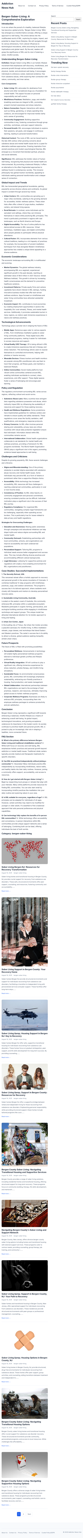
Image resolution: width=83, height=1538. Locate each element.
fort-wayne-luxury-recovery (60, 100)
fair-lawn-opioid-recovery (60, 67)
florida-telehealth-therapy (60, 91)
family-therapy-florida (58, 71)
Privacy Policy (44, 6)
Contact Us (32, 6)
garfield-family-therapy (59, 104)
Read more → (6, 891)
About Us (21, 6)
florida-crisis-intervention (59, 75)
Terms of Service (57, 6)
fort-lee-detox (56, 96)
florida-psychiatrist (57, 87)
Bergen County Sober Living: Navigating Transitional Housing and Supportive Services (65, 30)
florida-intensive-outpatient (60, 83)
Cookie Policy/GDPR (73, 6)
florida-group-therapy (58, 79)
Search (53, 16)
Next (29, 1514)
